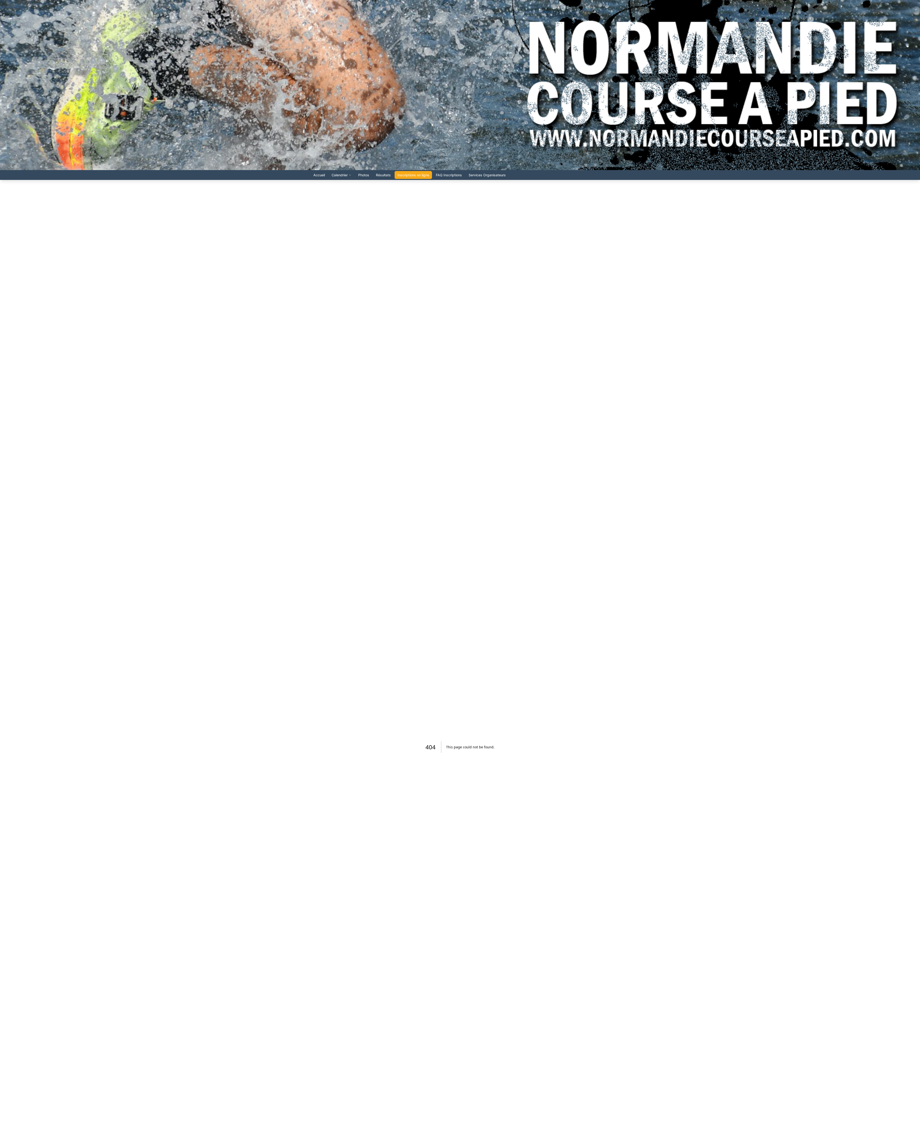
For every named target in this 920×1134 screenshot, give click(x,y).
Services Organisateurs (487, 175)
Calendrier (340, 175)
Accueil (319, 175)
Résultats (383, 175)
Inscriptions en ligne (413, 175)
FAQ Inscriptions (449, 175)
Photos (363, 175)
